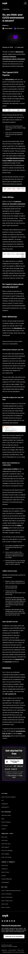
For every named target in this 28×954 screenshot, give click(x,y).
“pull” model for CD (10, 694)
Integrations (4, 804)
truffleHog (5, 528)
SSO (15, 766)
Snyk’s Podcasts (6, 822)
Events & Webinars (6, 879)
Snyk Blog (6, 9)
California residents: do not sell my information (13, 952)
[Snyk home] (4, 3)
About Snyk (4, 865)
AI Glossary (4, 825)
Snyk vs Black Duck (7, 900)
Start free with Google (14, 761)
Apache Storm (19, 659)
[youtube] (5, 921)
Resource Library (6, 815)
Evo (2, 800)
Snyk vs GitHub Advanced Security (11, 890)
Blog (2, 818)
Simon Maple (8, 28)
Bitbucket (20, 766)
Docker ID (14, 769)
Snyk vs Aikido (5, 907)
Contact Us (4, 869)
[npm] (12, 921)
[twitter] (2, 921)
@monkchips (18, 328)
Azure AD (7, 769)
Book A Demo (5, 872)
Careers (3, 875)
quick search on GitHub (11, 469)
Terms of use (20, 950)
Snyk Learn (4, 840)
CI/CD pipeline (9, 79)
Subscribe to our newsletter (14, 936)
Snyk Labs (4, 837)
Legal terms (4, 950)
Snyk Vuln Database (7, 850)
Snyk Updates (5, 854)
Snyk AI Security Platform (8, 797)
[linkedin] (7, 921)
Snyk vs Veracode (6, 894)
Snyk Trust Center (6, 857)
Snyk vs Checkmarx (6, 897)
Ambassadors (5, 882)
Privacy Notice (12, 950)
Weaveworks (19, 52)
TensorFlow (8, 662)
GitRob (19, 525)
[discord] (14, 921)
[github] (9, 921)
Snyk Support (5, 847)
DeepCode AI (5, 807)
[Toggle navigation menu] (25, 3)
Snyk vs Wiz (4, 904)
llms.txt (3, 829)
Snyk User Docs (5, 844)
